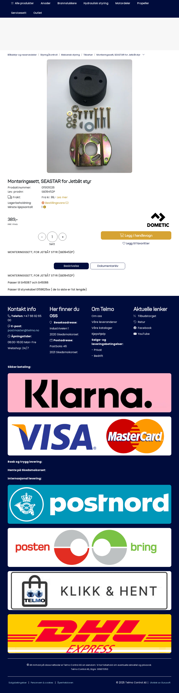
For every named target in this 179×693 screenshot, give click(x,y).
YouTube (143, 334)
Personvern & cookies (42, 682)
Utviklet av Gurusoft (160, 682)
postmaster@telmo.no (23, 330)
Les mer (62, 197)
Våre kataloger (102, 328)
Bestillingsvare (55, 203)
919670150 (102, 669)
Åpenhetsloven (65, 682)
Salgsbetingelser (18, 682)
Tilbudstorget (146, 316)
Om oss (97, 316)
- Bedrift (97, 356)
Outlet (37, 13)
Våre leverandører (104, 322)
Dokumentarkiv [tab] (107, 266)
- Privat (97, 350)
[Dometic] (158, 219)
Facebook (144, 328)
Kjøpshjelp (99, 334)
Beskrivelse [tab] (71, 266)
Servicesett (18, 13)
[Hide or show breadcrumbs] (143, 55)
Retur (141, 322)
